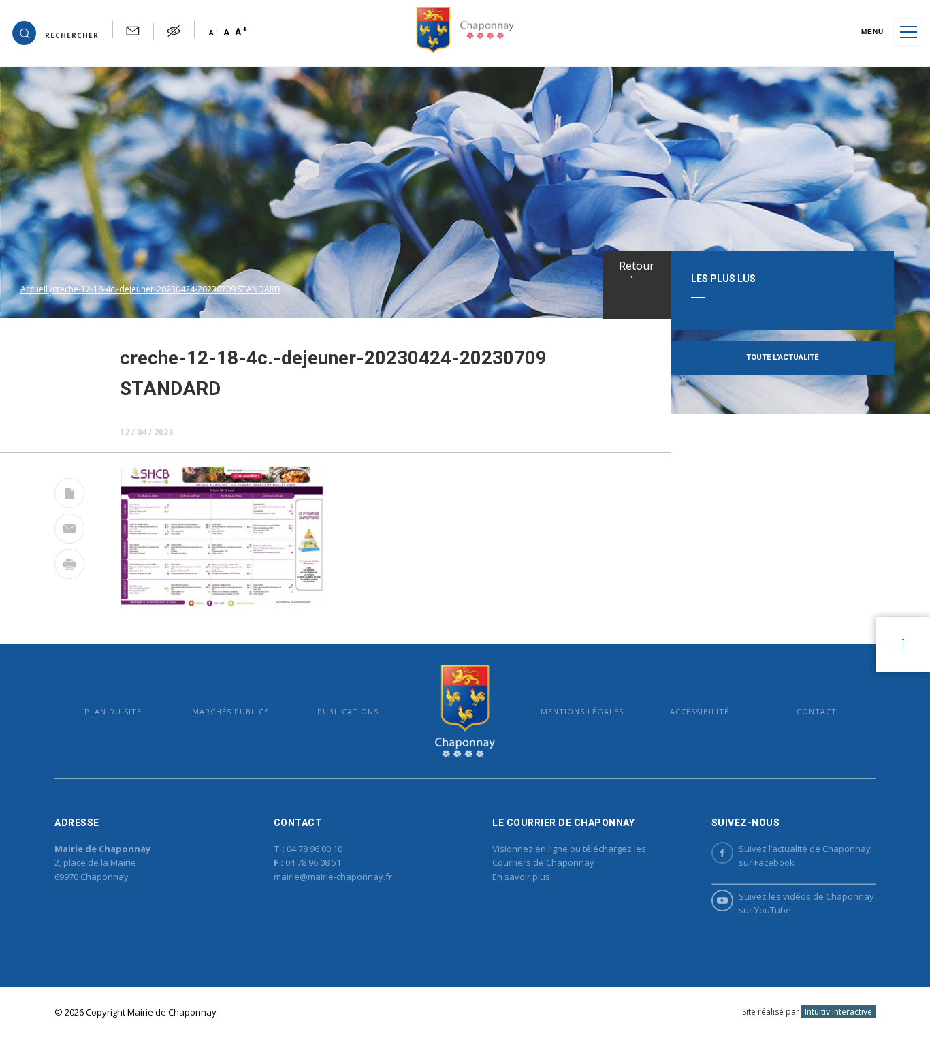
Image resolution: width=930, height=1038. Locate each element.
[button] (55, 32)
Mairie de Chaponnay (465, 711)
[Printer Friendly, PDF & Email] (69, 496)
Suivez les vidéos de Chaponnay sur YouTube (806, 903)
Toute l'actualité (782, 357)
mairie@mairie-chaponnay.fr (333, 876)
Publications (348, 711)
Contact (817, 711)
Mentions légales (582, 711)
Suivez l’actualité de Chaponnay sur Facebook (805, 856)
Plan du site (113, 711)
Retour (636, 265)
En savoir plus (521, 876)
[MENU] (908, 32)
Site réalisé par (807, 1012)
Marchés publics (230, 711)
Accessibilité (699, 711)
